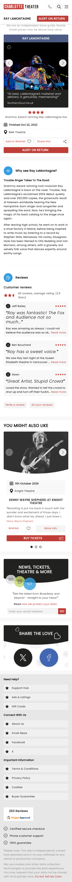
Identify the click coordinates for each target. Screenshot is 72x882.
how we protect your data (39, 604)
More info (50, 528)
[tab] (31, 86)
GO (62, 611)
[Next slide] (62, 63)
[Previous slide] (9, 63)
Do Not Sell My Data (48, 876)
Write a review (15, 405)
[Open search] (59, 6)
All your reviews (41, 405)
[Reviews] (36, 112)
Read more (58, 332)
